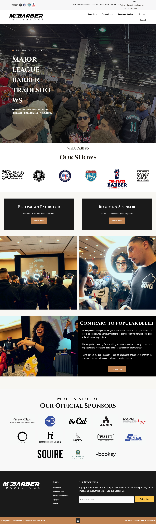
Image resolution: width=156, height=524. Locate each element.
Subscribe (144, 499)
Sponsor (142, 14)
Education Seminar (125, 14)
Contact (143, 19)
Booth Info (92, 14)
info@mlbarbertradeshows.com (133, 5)
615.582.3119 (132, 8)
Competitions (107, 14)
